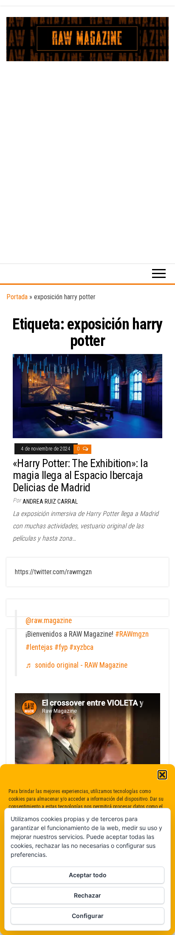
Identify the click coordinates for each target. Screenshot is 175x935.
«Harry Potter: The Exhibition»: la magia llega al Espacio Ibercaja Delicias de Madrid (80, 475)
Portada (17, 297)
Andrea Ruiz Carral (50, 501)
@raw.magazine (48, 620)
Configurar (88, 915)
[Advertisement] (87, 153)
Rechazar (87, 895)
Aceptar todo (88, 874)
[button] (162, 775)
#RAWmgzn (132, 634)
